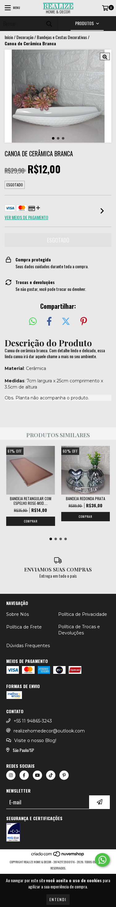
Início (9, 37)
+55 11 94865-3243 (33, 721)
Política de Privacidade (82, 614)
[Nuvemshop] (58, 855)
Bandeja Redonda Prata (85, 498)
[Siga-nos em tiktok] (50, 775)
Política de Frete (24, 627)
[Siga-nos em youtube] (37, 775)
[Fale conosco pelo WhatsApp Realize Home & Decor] (102, 860)
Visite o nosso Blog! (35, 740)
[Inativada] (58, 833)
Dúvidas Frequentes (28, 645)
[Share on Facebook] (49, 321)
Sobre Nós (17, 614)
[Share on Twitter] (66, 321)
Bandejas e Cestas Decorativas (62, 37)
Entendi (58, 899)
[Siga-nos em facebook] (24, 775)
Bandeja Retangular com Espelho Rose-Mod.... (30, 500)
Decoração (24, 37)
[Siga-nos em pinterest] (64, 775)
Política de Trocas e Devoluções (79, 630)
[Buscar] (49, 23)
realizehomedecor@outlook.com (49, 731)
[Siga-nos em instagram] (10, 775)
